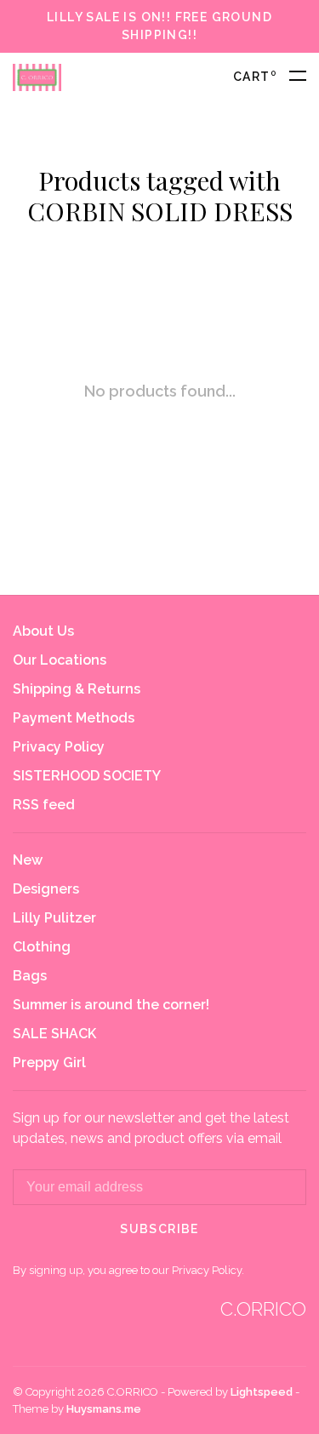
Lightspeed (262, 1391)
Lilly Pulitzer (54, 918)
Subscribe (159, 1229)
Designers (46, 889)
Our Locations (59, 660)
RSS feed (44, 805)
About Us (43, 631)
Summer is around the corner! (111, 1005)
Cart (254, 76)
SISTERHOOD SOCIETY (87, 776)
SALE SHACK (54, 1034)
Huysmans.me (103, 1409)
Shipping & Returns (76, 689)
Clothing (42, 947)
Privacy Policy (59, 747)
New (28, 860)
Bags (30, 976)
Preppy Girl (49, 1062)
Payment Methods (73, 718)
